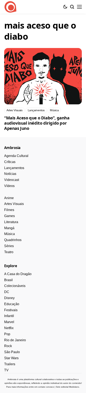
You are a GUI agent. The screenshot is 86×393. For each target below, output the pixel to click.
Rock (8, 346)
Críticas (9, 162)
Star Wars (11, 358)
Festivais (11, 310)
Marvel (9, 322)
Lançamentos (14, 168)
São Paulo (12, 352)
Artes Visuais (14, 204)
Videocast (11, 180)
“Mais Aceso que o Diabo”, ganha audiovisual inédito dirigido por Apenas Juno (37, 123)
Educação (11, 304)
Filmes (9, 210)
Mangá (9, 228)
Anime (9, 198)
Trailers (9, 364)
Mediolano (74, 387)
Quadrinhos (13, 240)
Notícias (10, 174)
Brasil (8, 280)
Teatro (8, 252)
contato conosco (46, 387)
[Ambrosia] (10, 7)
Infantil (9, 316)
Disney (9, 298)
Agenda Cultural (16, 156)
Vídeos (9, 186)
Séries (9, 246)
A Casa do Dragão (18, 274)
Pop (7, 334)
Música (9, 234)
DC (6, 292)
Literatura (11, 222)
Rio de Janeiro (15, 340)
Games (9, 216)
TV (6, 370)
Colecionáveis (14, 286)
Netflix (9, 328)
